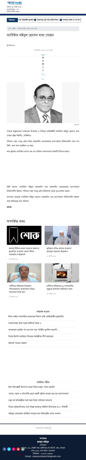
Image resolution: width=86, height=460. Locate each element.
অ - (43, 79)
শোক (13, 29)
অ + (43, 74)
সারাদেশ (38, 428)
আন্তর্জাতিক (46, 428)
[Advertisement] (43, 170)
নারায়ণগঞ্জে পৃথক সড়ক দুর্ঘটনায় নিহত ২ (42, 20)
